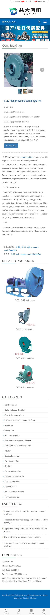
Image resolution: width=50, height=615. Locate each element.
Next (42, 70)
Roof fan (8, 466)
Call (18, 613)
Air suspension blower (14, 492)
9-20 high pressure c (25, 387)
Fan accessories (12, 497)
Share (6, 613)
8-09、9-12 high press (25, 300)
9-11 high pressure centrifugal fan (26, 254)
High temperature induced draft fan (20, 420)
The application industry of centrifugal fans (22, 537)
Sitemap (33, 598)
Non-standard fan (12, 481)
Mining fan (9, 430)
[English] (39, 1)
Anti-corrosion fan (12, 435)
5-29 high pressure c (25, 358)
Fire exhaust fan (12, 461)
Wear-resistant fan (13, 471)
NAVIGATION (9, 22)
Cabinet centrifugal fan (14, 476)
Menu (31, 613)
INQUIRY (12, 146)
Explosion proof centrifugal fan (18, 446)
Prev (8, 70)
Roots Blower (10, 487)
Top (43, 613)
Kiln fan (8, 451)
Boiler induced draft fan (15, 410)
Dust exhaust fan (12, 456)
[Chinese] (26, 1)
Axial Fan (9, 425)
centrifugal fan (27, 157)
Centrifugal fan (11, 405)
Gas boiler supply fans (14, 415)
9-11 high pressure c (25, 329)
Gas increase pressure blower (18, 440)
